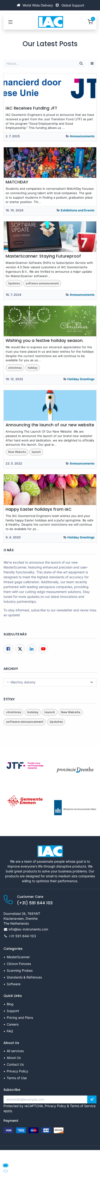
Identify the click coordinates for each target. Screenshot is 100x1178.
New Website (17, 452)
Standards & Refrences (24, 977)
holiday (32, 367)
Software (13, 984)
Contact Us (15, 1064)
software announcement (42, 283)
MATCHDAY (17, 182)
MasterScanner (18, 957)
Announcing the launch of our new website (50, 425)
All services (15, 1051)
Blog (10, 1004)
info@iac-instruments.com (28, 929)
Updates (14, 283)
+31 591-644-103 (22, 936)
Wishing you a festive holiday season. (44, 340)
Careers (13, 1024)
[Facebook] (8, 649)
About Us (14, 1058)
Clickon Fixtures (19, 964)
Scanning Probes (20, 970)
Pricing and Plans (20, 1018)
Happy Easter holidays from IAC (39, 509)
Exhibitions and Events (77, 210)
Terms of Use (17, 1078)
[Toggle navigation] (10, 21)
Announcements (82, 136)
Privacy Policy (17, 1071)
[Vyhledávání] (81, 64)
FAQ (10, 1031)
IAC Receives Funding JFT (31, 108)
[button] (92, 64)
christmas (15, 367)
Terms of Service (83, 1106)
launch (36, 452)
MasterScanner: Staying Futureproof (43, 256)
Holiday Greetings (80, 379)
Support (13, 1011)
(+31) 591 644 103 (35, 903)
